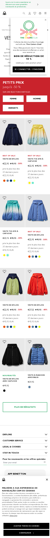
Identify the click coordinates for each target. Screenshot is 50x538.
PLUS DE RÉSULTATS (25, 407)
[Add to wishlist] (4, 121)
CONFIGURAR (25, 533)
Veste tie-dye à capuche (35, 160)
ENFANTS (13, 108)
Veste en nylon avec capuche (11, 380)
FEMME (13, 99)
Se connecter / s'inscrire (29, 69)
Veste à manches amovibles (36, 376)
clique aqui (13, 515)
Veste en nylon (11, 159)
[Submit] (44, 462)
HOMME (37, 99)
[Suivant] (38, 4)
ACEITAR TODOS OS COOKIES (26, 526)
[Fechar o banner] (47, 480)
